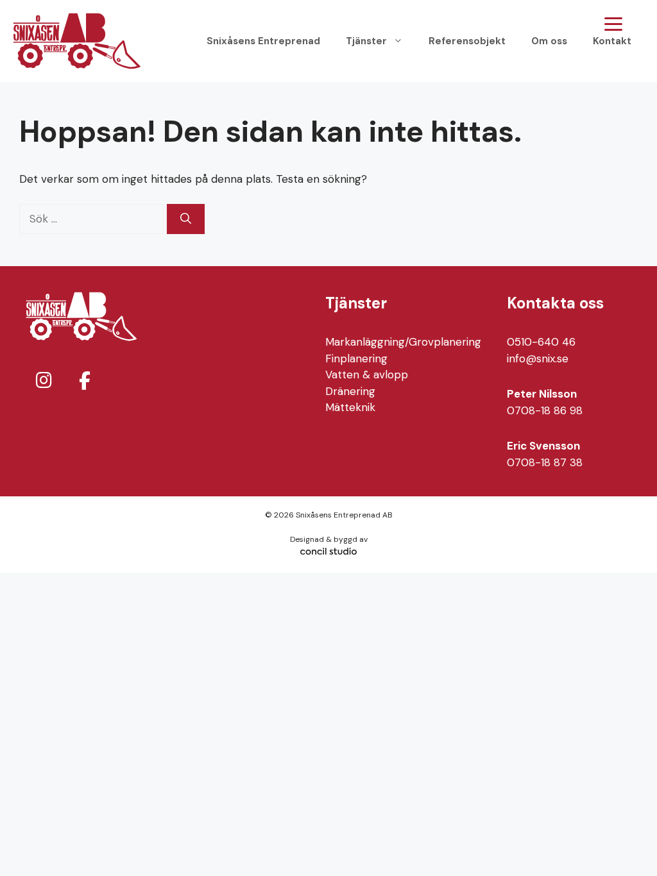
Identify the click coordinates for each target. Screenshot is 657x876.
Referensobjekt (467, 41)
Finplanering (356, 358)
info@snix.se (537, 358)
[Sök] (186, 219)
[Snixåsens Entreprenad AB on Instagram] (44, 380)
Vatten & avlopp (366, 374)
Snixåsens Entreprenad (263, 41)
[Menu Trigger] (613, 24)
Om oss (549, 41)
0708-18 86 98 (545, 410)
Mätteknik (350, 407)
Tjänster (366, 41)
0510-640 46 (541, 342)
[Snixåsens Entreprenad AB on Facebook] (85, 381)
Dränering (350, 391)
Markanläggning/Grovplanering (403, 342)
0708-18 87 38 (545, 462)
